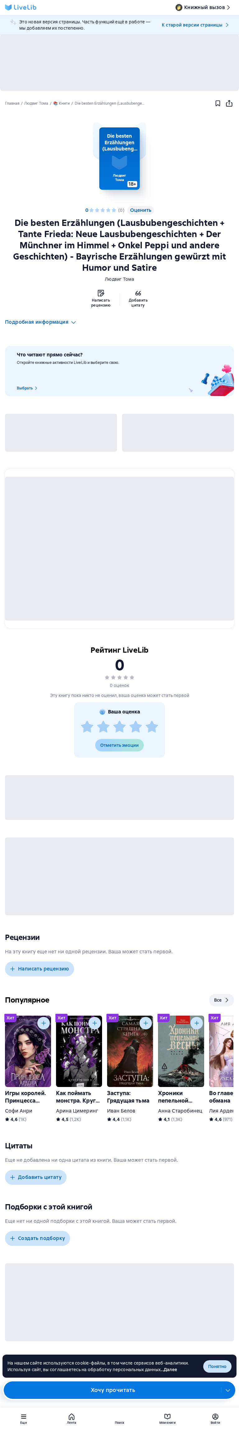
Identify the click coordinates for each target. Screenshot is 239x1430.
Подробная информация (36, 322)
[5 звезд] (113, 210)
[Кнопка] (43, 1023)
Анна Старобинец (180, 1111)
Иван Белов (121, 1111)
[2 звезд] (97, 210)
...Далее (169, 1369)
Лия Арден (222, 1111)
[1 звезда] (91, 210)
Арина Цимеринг (77, 1111)
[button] (119, 158)
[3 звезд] (102, 210)
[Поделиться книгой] (229, 103)
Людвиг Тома (119, 279)
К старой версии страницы (192, 25)
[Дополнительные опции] (228, 1390)
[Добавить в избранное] (218, 103)
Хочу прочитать (113, 1390)
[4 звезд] (108, 210)
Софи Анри (18, 1111)
